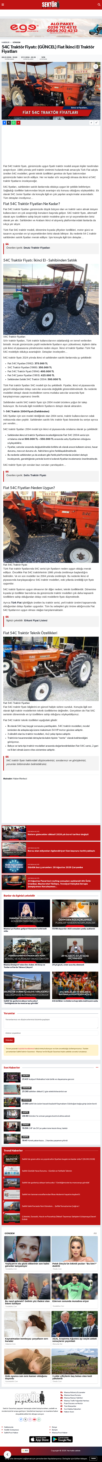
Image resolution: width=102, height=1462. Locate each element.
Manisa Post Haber (59, 1433)
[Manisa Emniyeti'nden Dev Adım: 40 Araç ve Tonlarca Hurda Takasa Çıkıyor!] (27, 949)
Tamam (93, 1458)
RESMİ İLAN (7, 13)
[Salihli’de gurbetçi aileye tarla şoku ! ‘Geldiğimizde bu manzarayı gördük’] (27, 985)
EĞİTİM (64, 13)
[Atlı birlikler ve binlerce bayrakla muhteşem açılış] (75, 985)
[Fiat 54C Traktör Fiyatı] (51, 527)
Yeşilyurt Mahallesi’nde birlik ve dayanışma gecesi (48, 1079)
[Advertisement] (51, 144)
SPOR (84, 13)
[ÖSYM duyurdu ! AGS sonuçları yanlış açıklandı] (75, 913)
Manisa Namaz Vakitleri (73, 1398)
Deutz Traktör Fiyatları (37, 247)
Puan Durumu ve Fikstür (73, 1403)
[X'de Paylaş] (9, 123)
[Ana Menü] (3, 5)
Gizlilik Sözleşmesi (11, 1430)
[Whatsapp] (39, 1420)
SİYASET (54, 13)
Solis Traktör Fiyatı (35, 475)
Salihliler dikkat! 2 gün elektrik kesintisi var (44, 1091)
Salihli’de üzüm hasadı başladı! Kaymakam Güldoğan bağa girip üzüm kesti (59, 1104)
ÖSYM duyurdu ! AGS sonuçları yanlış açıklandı (73, 929)
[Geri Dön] (7, 1454)
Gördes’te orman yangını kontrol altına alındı (46, 1116)
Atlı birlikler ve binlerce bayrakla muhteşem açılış (75, 1001)
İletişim (55, 1430)
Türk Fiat (16, 602)
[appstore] (40, 1439)
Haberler (5, 42)
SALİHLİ (26, 1075)
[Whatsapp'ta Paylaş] (13, 123)
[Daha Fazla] (18, 123)
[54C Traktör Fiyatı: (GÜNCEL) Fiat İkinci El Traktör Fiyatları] (51, 91)
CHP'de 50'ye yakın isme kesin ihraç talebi (44, 1128)
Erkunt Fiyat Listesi (35, 620)
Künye (54, 1427)
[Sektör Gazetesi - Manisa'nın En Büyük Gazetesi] (51, 5)
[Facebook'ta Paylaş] (4, 123)
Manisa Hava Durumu (72, 1395)
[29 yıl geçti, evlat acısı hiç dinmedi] (75, 949)
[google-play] (62, 1439)
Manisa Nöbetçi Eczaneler (74, 1392)
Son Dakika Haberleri (72, 1409)
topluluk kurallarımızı (26, 1049)
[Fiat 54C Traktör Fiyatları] (51, 669)
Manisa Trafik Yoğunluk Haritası (76, 1401)
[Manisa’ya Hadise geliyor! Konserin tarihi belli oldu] (27, 913)
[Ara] (99, 4)
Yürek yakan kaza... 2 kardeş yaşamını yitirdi (45, 1140)
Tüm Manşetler (70, 1406)
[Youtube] (34, 1420)
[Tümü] (97, 1068)
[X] (25, 1420)
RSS (26, 1451)
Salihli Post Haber (11, 1433)
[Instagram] (30, 1420)
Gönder (9, 1040)
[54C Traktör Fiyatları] (51, 299)
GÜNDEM (20, 13)
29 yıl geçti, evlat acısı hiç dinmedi (68, 965)
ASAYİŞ (31, 13)
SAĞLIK (74, 13)
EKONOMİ (43, 13)
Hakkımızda (8, 1427)
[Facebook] (21, 1420)
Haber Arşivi (69, 1412)
